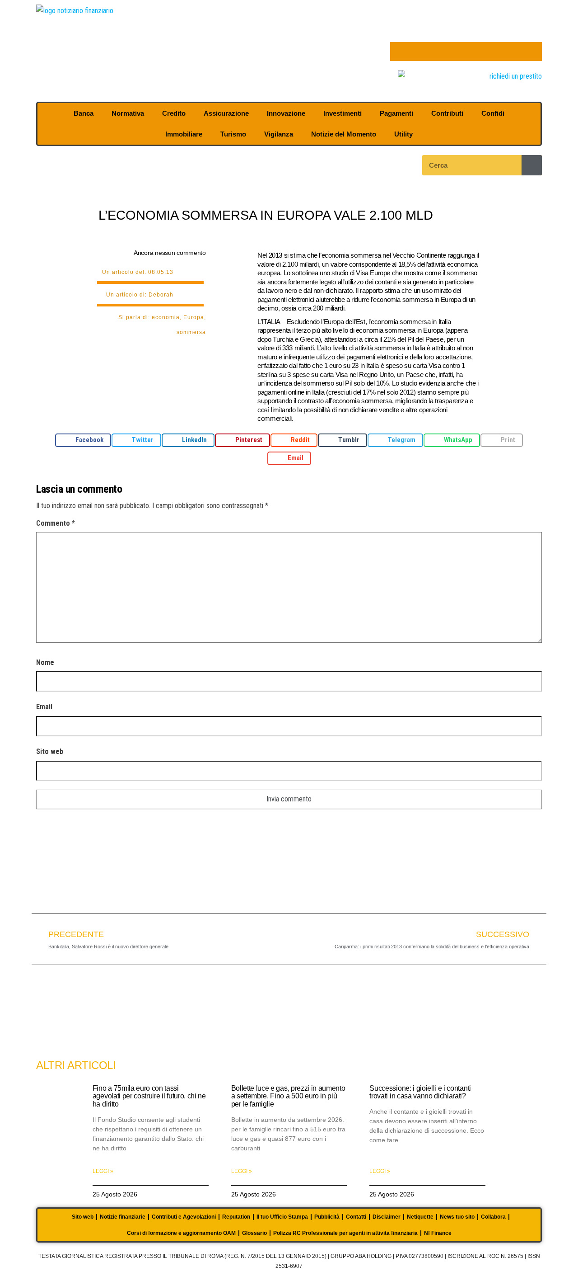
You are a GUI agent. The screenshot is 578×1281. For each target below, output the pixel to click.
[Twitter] (418, 51)
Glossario (254, 1233)
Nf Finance (438, 1233)
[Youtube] (456, 51)
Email (44, 706)
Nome (45, 662)
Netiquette (420, 1217)
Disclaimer (387, 1217)
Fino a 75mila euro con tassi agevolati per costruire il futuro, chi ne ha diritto (149, 1096)
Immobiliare (183, 134)
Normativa (128, 113)
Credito (174, 113)
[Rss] (532, 51)
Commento (55, 523)
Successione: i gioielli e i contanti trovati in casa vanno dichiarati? (420, 1092)
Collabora (493, 1217)
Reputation (236, 1217)
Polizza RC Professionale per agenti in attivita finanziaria (345, 1233)
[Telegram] (494, 51)
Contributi (447, 113)
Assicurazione (226, 113)
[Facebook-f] (399, 51)
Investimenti (342, 113)
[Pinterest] (437, 51)
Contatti (356, 1217)
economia (166, 317)
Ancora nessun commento (170, 252)
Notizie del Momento (343, 134)
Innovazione (286, 113)
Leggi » (103, 1171)
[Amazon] (475, 51)
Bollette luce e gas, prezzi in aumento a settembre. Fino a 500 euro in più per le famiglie (288, 1096)
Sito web (49, 751)
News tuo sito (457, 1217)
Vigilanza (278, 134)
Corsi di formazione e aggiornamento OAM (181, 1233)
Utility (403, 134)
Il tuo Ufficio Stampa (282, 1217)
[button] (83, 440)
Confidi (492, 113)
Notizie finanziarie (122, 1217)
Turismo (233, 134)
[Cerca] (532, 165)
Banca (83, 113)
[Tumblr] (513, 51)
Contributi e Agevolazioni (184, 1217)
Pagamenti (396, 113)
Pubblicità (327, 1217)
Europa (193, 317)
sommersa (191, 332)
